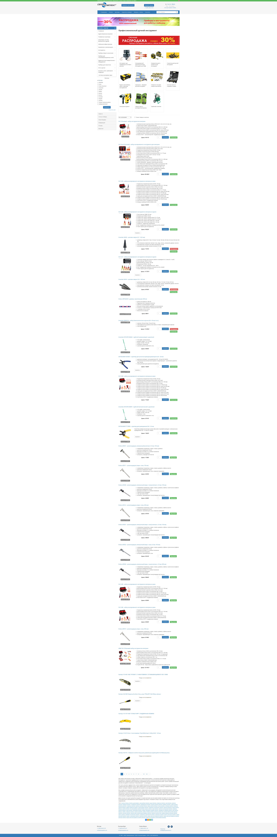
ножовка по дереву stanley (165, 810)
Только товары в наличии (142, 117)
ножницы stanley (159, 814)
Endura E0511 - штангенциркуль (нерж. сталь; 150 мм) (133, 465)
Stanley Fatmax (125, 803)
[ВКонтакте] (146, 820)
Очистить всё (112, 110)
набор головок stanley (148, 811)
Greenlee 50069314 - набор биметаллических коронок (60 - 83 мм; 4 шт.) (139, 320)
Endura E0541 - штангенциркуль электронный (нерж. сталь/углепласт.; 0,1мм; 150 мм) (142, 524)
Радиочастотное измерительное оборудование (106, 61)
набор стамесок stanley (128, 811)
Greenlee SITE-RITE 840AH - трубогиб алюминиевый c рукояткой (136, 337)
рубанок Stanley (126, 804)
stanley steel (134, 813)
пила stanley (129, 810)
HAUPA (100, 89)
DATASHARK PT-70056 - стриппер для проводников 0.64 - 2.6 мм (136, 426)
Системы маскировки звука (105, 75)
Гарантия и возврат (127, 12)
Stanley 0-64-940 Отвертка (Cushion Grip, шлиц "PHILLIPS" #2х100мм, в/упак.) (140, 694)
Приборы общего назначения (105, 53)
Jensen (100, 93)
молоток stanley (122, 806)
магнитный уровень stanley (144, 813)
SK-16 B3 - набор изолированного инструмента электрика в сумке (137, 181)
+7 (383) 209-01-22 (143, 828)
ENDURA (101, 82)
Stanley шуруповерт (134, 803)
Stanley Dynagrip (168, 807)
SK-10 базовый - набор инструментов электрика (132, 121)
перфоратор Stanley (145, 804)
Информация (102, 122)
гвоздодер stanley (137, 810)
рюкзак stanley (122, 817)
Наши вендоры (102, 119)
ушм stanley (155, 809)
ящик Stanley (153, 803)
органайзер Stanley (144, 803)
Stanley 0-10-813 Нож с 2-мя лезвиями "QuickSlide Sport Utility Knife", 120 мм (140, 733)
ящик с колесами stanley (133, 816)
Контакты (147, 12)
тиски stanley (161, 806)
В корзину (165, 137)
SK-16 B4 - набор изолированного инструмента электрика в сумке (137, 376)
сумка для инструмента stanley (171, 816)
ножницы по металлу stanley (156, 807)
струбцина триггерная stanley (147, 814)
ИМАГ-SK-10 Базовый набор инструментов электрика (133, 648)
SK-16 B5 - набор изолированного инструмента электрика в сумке (137, 584)
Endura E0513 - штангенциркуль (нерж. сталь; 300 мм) (133, 629)
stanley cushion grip (156, 813)
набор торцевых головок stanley (150, 810)
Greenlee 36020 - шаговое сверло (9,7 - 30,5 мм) (132, 237)
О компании (104, 12)
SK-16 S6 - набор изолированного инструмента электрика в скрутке (137, 212)
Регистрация (171, 6)
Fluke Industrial (102, 86)
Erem (100, 84)
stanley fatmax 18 (126, 809)
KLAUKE (101, 97)
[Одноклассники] (148, 820)
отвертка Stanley (161, 803)
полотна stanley (143, 816)
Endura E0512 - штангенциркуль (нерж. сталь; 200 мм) (133, 505)
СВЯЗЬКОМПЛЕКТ (103, 104)
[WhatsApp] (150, 820)
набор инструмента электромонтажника (156, 817)
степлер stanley (169, 806)
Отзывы (101, 125)
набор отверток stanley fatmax (169, 813)
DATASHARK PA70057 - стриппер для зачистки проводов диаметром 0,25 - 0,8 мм (141, 356)
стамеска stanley (131, 806)
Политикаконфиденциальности (165, 829)
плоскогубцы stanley (143, 807)
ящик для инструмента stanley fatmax (135, 817)
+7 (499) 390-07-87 (149, 7)
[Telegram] (152, 820)
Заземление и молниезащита (105, 47)
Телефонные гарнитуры (104, 37)
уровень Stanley (166, 804)
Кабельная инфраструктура (105, 44)
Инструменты (101, 50)
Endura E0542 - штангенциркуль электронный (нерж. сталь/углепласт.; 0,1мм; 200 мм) (142, 564)
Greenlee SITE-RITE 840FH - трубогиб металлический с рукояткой (136, 407)
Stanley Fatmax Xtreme (156, 804)
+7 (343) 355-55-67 (122, 828)
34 (146, 774)
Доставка (117, 12)
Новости (101, 114)
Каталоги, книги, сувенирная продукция (105, 71)
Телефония (101, 31)
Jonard (100, 95)
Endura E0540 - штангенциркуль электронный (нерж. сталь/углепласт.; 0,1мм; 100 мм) (142, 485)
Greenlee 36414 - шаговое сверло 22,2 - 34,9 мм (132, 279)
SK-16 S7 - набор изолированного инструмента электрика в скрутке (137, 257)
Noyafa (100, 98)
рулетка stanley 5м (158, 811)
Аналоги (137, 233)
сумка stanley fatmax (152, 806)
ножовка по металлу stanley (132, 814)
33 (143, 774)
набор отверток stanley (132, 807)
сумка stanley (174, 804)
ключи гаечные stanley (170, 814)
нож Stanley (168, 803)
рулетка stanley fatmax (141, 806)
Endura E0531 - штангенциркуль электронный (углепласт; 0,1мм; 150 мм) (139, 446)
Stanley (100, 100)
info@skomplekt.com (102, 830)
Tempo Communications (105, 102)
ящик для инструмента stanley (155, 816)
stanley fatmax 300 (168, 811)
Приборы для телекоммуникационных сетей (106, 56)
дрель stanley (148, 809)
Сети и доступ (101, 67)
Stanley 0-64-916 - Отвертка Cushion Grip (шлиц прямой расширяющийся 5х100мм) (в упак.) (144, 753)
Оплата (111, 12)
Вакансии (101, 128)
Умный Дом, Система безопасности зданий (103, 40)
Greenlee (101, 88)
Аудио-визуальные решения (105, 34)
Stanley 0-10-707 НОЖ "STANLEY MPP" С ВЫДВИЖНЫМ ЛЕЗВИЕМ (136, 713)
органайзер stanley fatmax (138, 809)
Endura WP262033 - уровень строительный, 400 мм (133, 299)
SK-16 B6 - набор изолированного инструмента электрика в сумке (137, 607)
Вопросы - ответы (138, 12)
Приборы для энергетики (104, 65)
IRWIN (100, 91)
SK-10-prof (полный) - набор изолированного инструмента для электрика (139, 144)
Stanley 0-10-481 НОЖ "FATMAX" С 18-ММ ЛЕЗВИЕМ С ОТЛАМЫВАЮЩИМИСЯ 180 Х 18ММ (143, 674)
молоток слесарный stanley (165, 809)
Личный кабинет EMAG (170, 7)
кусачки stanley (126, 813)
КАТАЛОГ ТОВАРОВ (103, 28)
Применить (107, 107)
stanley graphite (138, 811)
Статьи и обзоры (103, 116)
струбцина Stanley (135, 804)
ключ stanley (122, 814)
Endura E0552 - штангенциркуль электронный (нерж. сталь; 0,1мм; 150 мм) (139, 544)
